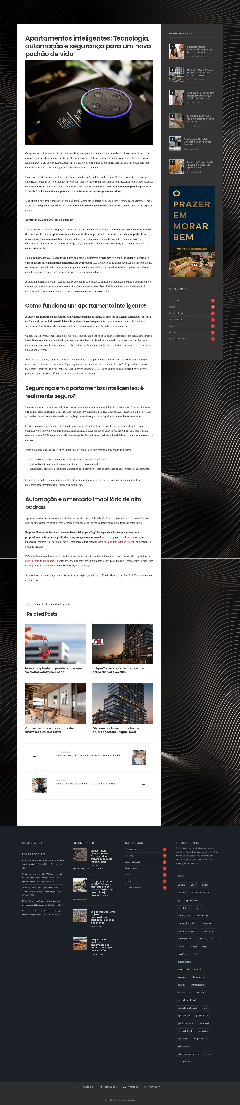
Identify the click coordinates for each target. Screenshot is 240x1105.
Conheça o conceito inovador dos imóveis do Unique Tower (49, 730)
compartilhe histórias (187, 923)
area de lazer (184, 908)
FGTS (196, 954)
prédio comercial (186, 1023)
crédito (181, 946)
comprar (207, 923)
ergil (205, 946)
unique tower (200, 1038)
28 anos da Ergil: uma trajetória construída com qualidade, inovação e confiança (103, 917)
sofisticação (205, 1023)
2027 (193, 885)
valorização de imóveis (188, 1054)
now (205, 1008)
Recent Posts (83, 843)
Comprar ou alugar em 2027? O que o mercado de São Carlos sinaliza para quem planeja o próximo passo (42, 878)
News (171, 326)
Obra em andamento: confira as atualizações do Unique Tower (115, 730)
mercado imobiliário (187, 1008)
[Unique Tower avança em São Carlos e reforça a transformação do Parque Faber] (80, 854)
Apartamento (175, 300)
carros (198, 908)
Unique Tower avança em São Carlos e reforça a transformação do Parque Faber (101, 856)
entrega (194, 946)
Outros (172, 332)
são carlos (203, 1031)
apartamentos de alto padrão (39, 560)
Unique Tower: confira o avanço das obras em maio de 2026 (118, 670)
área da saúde (184, 1062)
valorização (183, 1046)
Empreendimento (177, 313)
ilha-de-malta (52, 604)
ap (179, 900)
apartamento (38, 604)
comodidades (202, 915)
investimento (184, 992)
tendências (65, 604)
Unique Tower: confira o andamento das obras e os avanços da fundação (102, 945)
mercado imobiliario (187, 1000)
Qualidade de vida (177, 338)
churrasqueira (184, 915)
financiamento (175, 319)
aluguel (181, 892)
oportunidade (184, 1015)
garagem (182, 977)
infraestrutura (197, 985)
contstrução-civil (206, 938)
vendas (208, 1054)
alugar (205, 885)
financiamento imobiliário (190, 969)
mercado (200, 992)
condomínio (207, 931)
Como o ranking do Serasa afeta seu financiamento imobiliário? (89, 754)
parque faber (202, 1015)
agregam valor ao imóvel (121, 541)
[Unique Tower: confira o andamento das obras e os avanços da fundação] (80, 943)
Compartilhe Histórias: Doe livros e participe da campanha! (87, 782)
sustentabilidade (185, 1031)
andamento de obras (200, 892)
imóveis (181, 985)
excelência (183, 954)
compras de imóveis (187, 931)
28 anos (181, 885)
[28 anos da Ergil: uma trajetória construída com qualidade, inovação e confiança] (80, 915)
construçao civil (185, 938)
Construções (174, 306)
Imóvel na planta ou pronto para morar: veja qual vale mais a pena (54, 670)
